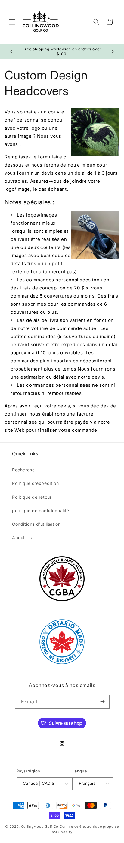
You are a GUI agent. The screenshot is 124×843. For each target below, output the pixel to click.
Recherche (23, 469)
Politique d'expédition (35, 483)
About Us (22, 537)
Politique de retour (31, 497)
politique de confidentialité (40, 510)
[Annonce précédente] (11, 51)
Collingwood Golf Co (39, 826)
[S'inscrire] (102, 701)
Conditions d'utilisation (36, 523)
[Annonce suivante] (112, 51)
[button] (12, 21)
